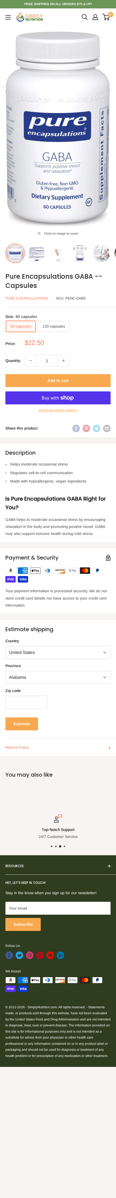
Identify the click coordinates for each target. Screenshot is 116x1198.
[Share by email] (107, 428)
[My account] (95, 17)
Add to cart (58, 380)
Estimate (21, 723)
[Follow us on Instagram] (29, 955)
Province (13, 666)
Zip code (13, 690)
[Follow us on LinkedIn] (60, 955)
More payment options (58, 410)
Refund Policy (17, 747)
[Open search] (85, 17)
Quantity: (13, 360)
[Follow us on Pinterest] (40, 955)
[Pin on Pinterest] (86, 428)
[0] (106, 17)
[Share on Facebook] (76, 428)
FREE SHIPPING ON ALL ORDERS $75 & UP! (58, 4)
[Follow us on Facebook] (9, 955)
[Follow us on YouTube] (50, 955)
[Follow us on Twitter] (19, 955)
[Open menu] (8, 17)
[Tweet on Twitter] (96, 428)
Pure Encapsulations (26, 298)
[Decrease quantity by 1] (30, 360)
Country (12, 641)
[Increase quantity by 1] (63, 360)
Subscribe (23, 924)
